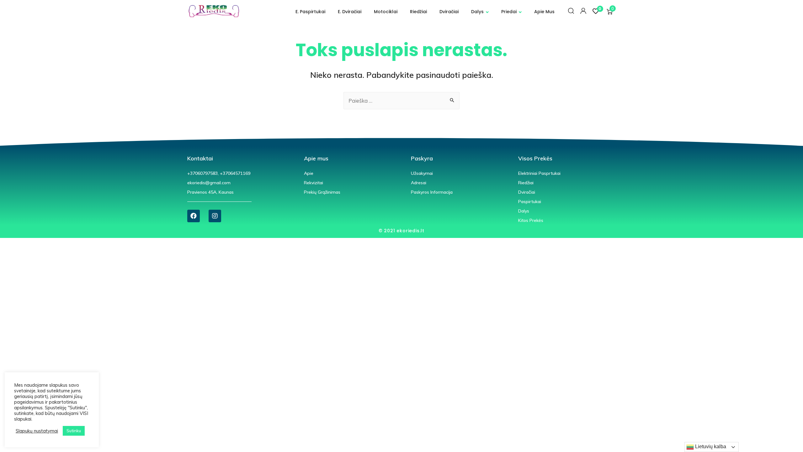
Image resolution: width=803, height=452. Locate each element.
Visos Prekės (535, 158)
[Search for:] (401, 101)
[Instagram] (215, 216)
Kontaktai (200, 158)
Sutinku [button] (73, 430)
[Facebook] (193, 216)
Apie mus (316, 158)
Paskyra (422, 158)
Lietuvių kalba (710, 446)
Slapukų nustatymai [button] (37, 431)
